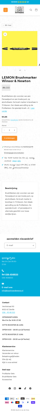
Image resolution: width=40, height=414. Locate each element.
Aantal (4, 125)
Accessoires (7, 380)
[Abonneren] (33, 245)
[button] (4, 10)
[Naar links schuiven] (15, 70)
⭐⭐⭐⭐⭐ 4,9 (23, 2)
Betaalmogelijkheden (10, 356)
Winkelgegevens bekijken (14, 153)
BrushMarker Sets (9, 377)
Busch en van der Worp (22, 410)
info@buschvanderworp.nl (12, 291)
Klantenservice (8, 350)
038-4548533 (11, 274)
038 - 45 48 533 (8, 312)
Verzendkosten (14, 120)
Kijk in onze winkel (9, 362)
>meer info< (16, 161)
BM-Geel (8, 25)
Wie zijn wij (6, 359)
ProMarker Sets (8, 374)
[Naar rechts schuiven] (25, 70)
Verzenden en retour (10, 353)
